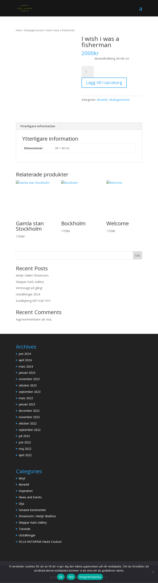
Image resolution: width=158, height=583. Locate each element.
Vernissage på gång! (29, 288)
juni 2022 (25, 442)
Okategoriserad (33, 30)
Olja (21, 503)
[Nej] (153, 572)
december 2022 (29, 411)
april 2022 (25, 455)
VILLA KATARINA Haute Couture (40, 542)
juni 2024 (25, 354)
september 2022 (30, 430)
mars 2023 (26, 398)
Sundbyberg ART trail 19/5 (33, 301)
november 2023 (29, 379)
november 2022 (29, 417)
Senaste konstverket (32, 510)
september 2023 (30, 392)
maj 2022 (25, 449)
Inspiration (26, 491)
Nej (71, 576)
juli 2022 (24, 436)
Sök (137, 255)
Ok (61, 576)
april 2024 (25, 360)
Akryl (22, 478)
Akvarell (102, 100)
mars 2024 (26, 366)
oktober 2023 (28, 385)
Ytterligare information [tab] (37, 126)
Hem (19, 30)
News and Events (30, 497)
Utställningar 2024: (28, 294)
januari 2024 (27, 373)
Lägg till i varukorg (104, 82)
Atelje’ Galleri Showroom (32, 275)
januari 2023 (27, 404)
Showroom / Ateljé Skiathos (37, 516)
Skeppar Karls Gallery (30, 282)
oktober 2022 (28, 423)
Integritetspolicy (90, 576)
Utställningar (27, 535)
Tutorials (24, 529)
